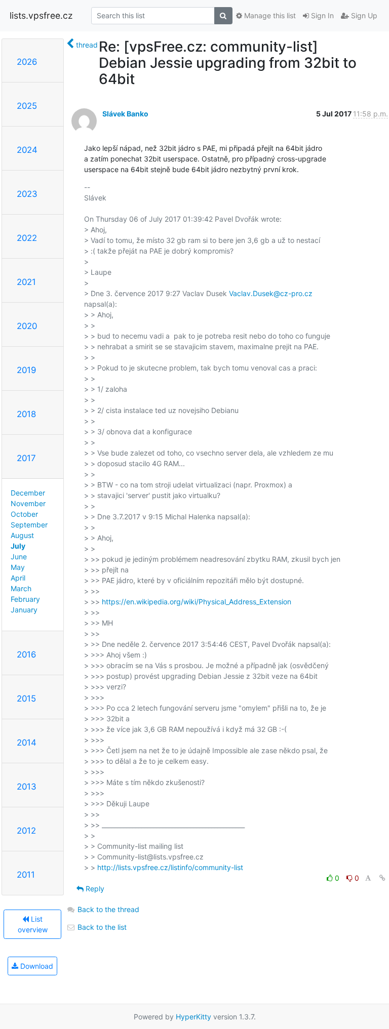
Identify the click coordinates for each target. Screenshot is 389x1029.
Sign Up (363, 15)
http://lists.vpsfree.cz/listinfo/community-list (170, 867)
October (24, 514)
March (21, 588)
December (28, 492)
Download (35, 966)
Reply (94, 888)
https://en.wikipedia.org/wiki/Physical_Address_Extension (196, 601)
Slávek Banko (125, 113)
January (24, 609)
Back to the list (101, 927)
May (18, 567)
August (22, 535)
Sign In (321, 15)
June (19, 556)
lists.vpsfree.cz (41, 15)
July (18, 546)
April (18, 577)
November (28, 503)
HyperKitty (193, 1016)
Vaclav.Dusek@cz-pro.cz (271, 293)
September (29, 524)
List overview (33, 924)
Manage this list (269, 15)
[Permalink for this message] (382, 878)
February (25, 599)
